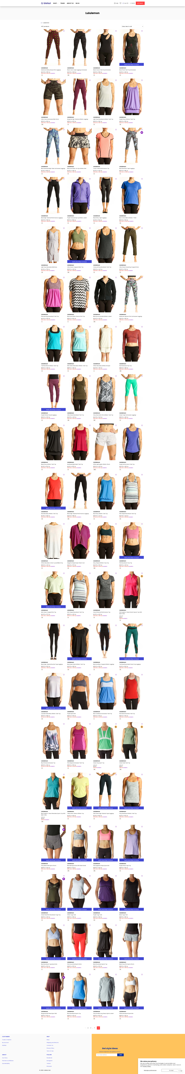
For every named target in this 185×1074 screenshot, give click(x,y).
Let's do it (140, 3)
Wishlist (4, 1045)
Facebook (49, 1058)
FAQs (48, 1039)
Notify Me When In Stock (131, 65)
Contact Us (50, 1045)
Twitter (49, 1063)
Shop (55, 3)
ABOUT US (70, 3)
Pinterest (49, 1066)
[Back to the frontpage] (41, 23)
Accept (171, 1070)
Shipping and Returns (53, 1042)
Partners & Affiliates (7, 1060)
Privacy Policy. (147, 1066)
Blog (77, 3)
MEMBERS (53, 73)
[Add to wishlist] (63, 31)
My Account (5, 1042)
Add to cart (53, 64)
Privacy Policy (50, 1048)
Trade (62, 3)
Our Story (4, 1058)
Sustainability (6, 1063)
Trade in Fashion (6, 1039)
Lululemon (46, 23)
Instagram (50, 1060)
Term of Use (50, 1051)
